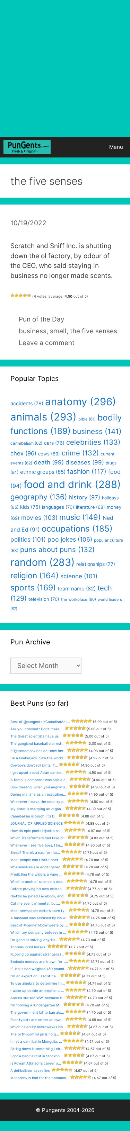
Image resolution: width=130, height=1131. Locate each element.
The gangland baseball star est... (37, 743)
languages (58, 507)
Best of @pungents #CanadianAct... (40, 722)
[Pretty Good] (25, 295)
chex (23, 453)
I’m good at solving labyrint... (34, 940)
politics (28, 539)
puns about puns (57, 549)
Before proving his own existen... (37, 889)
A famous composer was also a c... (39, 780)
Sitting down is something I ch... (36, 1049)
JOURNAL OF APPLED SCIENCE (36, 823)
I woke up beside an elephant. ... (37, 990)
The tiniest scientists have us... (36, 736)
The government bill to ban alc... (37, 1012)
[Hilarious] (29, 295)
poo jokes (69, 539)
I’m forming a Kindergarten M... (36, 1005)
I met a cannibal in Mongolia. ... (36, 1041)
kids (30, 507)
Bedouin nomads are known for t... (39, 961)
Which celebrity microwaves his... (38, 1027)
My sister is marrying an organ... (37, 809)
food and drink (72, 484)
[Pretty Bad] (17, 295)
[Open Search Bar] (82, 147)
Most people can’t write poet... (35, 860)
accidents (26, 403)
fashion (86, 472)
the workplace (78, 599)
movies (39, 517)
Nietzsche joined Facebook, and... (38, 896)
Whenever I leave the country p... (38, 801)
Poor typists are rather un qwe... (37, 1019)
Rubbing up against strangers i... (37, 954)
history (84, 497)
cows (49, 453)
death (49, 462)
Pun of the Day (41, 319)
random (42, 562)
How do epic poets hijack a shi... (36, 831)
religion (34, 575)
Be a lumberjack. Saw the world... (38, 758)
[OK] (21, 295)
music (80, 517)
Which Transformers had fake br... (38, 838)
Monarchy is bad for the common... (39, 1078)
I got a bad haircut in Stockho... (36, 1056)
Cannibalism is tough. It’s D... (34, 816)
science (78, 576)
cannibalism (26, 443)
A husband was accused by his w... (39, 918)
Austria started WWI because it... (37, 998)
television (43, 599)
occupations (77, 529)
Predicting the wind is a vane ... (36, 874)
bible (87, 419)
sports (33, 587)
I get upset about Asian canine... (37, 772)
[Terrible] (12, 295)
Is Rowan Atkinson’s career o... (35, 1063)
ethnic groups (43, 472)
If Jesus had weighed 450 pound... (38, 969)
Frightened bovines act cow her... (38, 751)
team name (77, 589)
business (32, 331)
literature (90, 507)
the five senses (93, 331)
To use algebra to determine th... (37, 983)
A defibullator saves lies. (30, 1070)
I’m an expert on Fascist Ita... (34, 976)
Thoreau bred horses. (28, 947)
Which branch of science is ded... (38, 881)
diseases (85, 462)
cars (54, 443)
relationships (95, 564)
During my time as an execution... (38, 794)
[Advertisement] (65, 68)
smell (58, 331)
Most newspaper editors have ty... (39, 910)
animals (43, 417)
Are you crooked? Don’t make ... (37, 729)
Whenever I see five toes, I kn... (36, 845)
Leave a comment (47, 343)
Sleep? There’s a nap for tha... (35, 852)
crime (80, 453)
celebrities (93, 442)
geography (38, 496)
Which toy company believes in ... (38, 932)
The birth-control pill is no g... (34, 1034)
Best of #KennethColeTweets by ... (39, 925)
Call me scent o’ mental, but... (35, 903)
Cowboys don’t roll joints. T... (34, 765)
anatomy (80, 402)
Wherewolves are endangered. (35, 867)
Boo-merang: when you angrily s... (39, 787)
